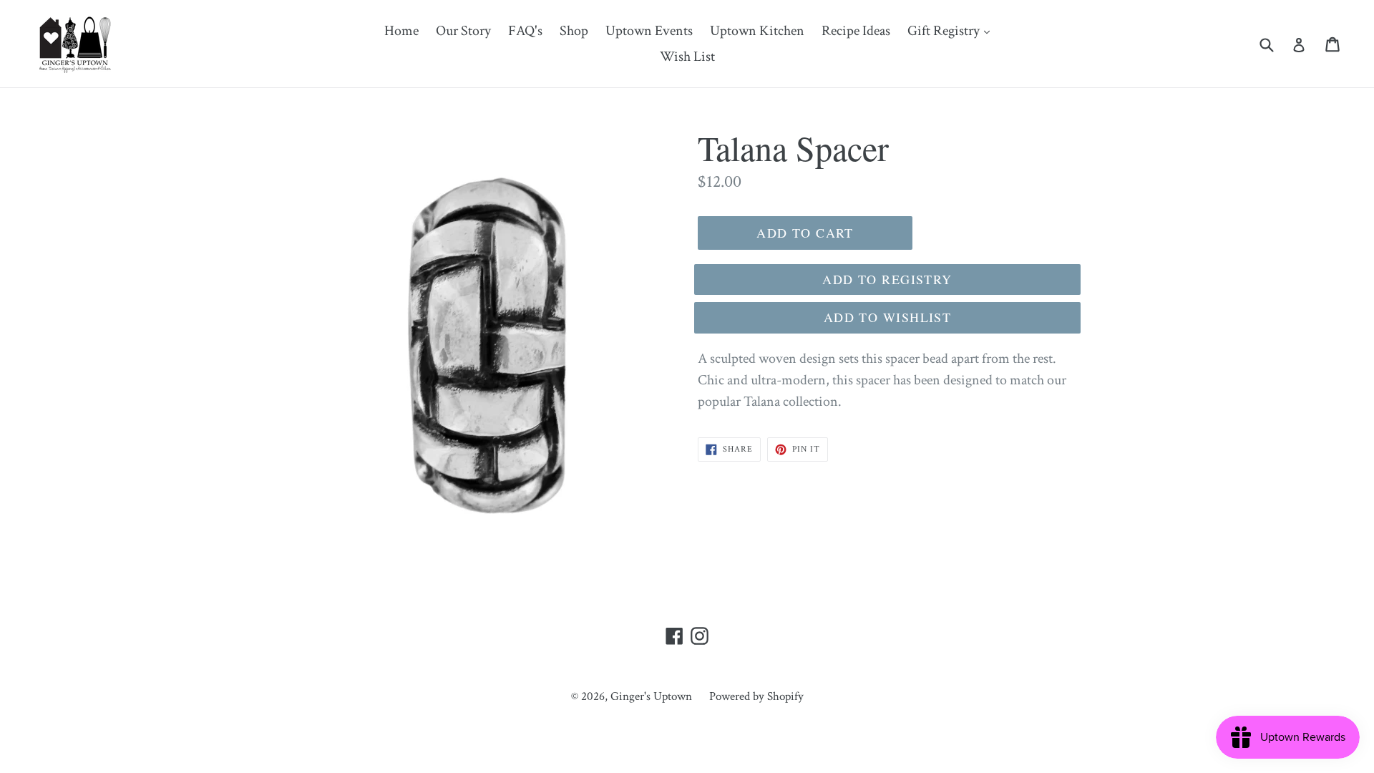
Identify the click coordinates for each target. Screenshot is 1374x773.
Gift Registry (952, 30)
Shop (574, 30)
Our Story (463, 30)
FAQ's (525, 30)
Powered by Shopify (756, 696)
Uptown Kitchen (757, 30)
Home (401, 30)
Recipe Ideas (856, 30)
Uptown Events (649, 30)
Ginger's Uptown (651, 696)
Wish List (687, 56)
